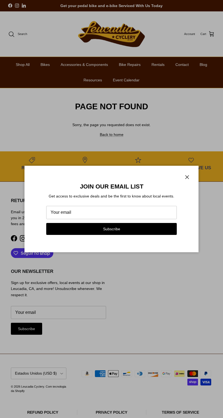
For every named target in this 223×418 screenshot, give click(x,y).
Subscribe (111, 229)
